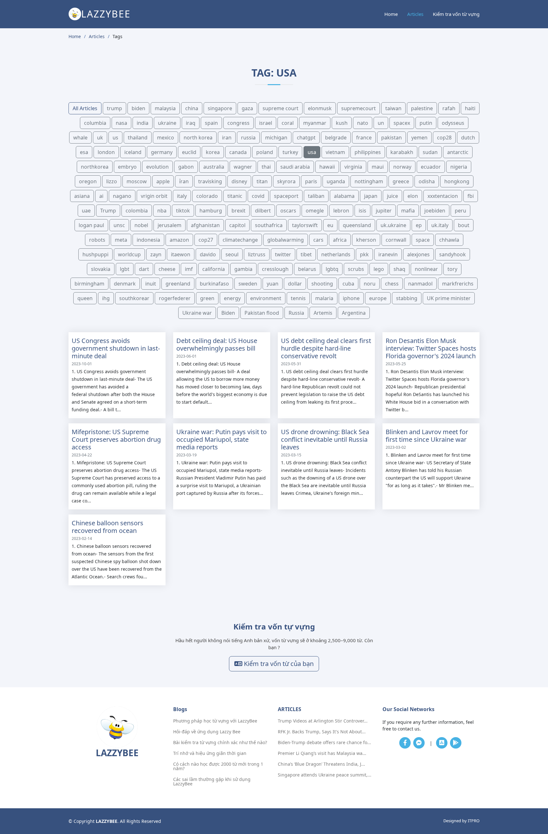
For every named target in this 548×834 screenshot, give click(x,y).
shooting (322, 283)
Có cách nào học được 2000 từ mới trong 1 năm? (218, 766)
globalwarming (285, 239)
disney (239, 181)
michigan (276, 137)
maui (378, 166)
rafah (448, 108)
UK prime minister (449, 298)
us (115, 137)
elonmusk (320, 108)
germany (162, 152)
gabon (186, 166)
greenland (178, 283)
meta (121, 239)
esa (84, 152)
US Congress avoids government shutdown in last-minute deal (116, 348)
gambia (243, 269)
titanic (234, 195)
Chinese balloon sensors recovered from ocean (107, 527)
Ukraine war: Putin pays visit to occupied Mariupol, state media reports (221, 439)
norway (402, 166)
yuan (272, 283)
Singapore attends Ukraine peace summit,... (324, 775)
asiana (82, 195)
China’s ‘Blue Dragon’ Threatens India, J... (321, 764)
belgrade (336, 137)
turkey (290, 152)
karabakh (401, 152)
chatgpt (306, 137)
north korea (198, 137)
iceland (132, 152)
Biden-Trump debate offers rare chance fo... (324, 742)
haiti (470, 108)
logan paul (91, 225)
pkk (364, 254)
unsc (119, 225)
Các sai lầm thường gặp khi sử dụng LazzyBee (212, 781)
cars (318, 239)
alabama (344, 195)
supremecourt (358, 108)
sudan (430, 152)
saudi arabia (295, 166)
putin (426, 122)
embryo (127, 166)
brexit (238, 210)
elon (413, 195)
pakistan (391, 137)
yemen (419, 137)
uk (100, 137)
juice (392, 195)
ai (101, 195)
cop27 (206, 239)
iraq (190, 122)
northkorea (94, 166)
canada (238, 152)
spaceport (286, 195)
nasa (121, 122)
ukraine (167, 122)
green (207, 298)
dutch (468, 137)
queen (85, 298)
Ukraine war (197, 312)
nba (161, 210)
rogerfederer (175, 298)
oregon (88, 181)
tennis (298, 298)
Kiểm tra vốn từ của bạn (278, 663)
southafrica (269, 225)
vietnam (335, 152)
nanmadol (420, 283)
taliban (316, 195)
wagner (243, 166)
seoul (231, 254)
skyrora (286, 181)
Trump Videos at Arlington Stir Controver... (323, 721)
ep (419, 225)
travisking (210, 181)
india (142, 122)
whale (80, 137)
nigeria (458, 166)
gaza (247, 108)
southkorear (134, 298)
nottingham (369, 181)
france (364, 137)
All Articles (85, 108)
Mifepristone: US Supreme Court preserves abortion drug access (116, 439)
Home (391, 14)
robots (97, 239)
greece (401, 181)
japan (370, 195)
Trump (108, 210)
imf (189, 269)
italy (182, 195)
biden (138, 108)
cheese (167, 269)
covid (258, 195)
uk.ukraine (393, 225)
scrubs (356, 269)
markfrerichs (457, 283)
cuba (348, 283)
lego (379, 269)
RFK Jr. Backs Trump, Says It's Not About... (322, 732)
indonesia (148, 239)
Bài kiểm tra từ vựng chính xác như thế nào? (220, 742)
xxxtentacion (442, 195)
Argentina (354, 312)
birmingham (89, 283)
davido (208, 254)
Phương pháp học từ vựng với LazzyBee (215, 721)
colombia (137, 210)
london (106, 152)
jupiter (384, 210)
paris (311, 181)
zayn (155, 254)
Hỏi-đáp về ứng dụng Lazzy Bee (206, 732)
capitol (237, 225)
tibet (306, 254)
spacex (402, 122)
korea (213, 152)
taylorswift (305, 225)
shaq (399, 269)
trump (114, 108)
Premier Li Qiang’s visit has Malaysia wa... (322, 753)
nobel (141, 225)
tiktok (183, 210)
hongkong (456, 181)
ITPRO (474, 821)
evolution (157, 166)
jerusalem (169, 225)
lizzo (111, 181)
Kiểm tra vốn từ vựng (456, 14)
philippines (368, 152)
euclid (189, 152)
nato (362, 122)
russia (248, 137)
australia (213, 166)
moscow (137, 181)
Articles (415, 14)
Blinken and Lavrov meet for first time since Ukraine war (427, 435)
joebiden (434, 210)
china (191, 108)
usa (312, 152)
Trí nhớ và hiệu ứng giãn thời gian (209, 753)
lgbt (124, 269)
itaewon (180, 254)
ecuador (431, 166)
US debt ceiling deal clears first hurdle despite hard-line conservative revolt (326, 348)
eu (330, 225)
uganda (336, 181)
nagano (122, 195)
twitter (283, 254)
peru (460, 210)
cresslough (275, 269)
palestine (422, 108)
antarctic (457, 152)
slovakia (100, 269)
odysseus (453, 122)
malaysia (165, 108)
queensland (357, 225)
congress (238, 122)
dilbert (263, 210)
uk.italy (439, 225)
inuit (150, 283)
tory (452, 269)
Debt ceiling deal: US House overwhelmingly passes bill (216, 344)
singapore (220, 108)
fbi (470, 195)
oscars (288, 210)
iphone (351, 298)
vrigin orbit (154, 195)
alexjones (418, 254)
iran (227, 137)
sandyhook (452, 254)
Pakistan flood (262, 312)
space (423, 239)
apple (163, 181)
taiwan (393, 108)
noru (369, 283)
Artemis (323, 312)
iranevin (388, 254)
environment (265, 298)
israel (265, 122)
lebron (341, 210)
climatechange (240, 239)
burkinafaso (214, 283)
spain (211, 122)
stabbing (406, 298)
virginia (353, 166)
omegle (315, 210)
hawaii (327, 166)
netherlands (335, 254)
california (213, 269)
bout (463, 225)
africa (340, 239)
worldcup (129, 254)
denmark (125, 283)
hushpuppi (95, 254)
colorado (207, 195)
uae (86, 210)
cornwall (396, 239)
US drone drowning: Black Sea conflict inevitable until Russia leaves (325, 439)
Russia (296, 312)
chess (392, 283)
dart (144, 269)
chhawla (449, 239)
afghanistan (205, 225)
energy (232, 298)
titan (262, 181)
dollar (295, 283)
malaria (324, 298)
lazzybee (106, 13)
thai (266, 166)
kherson (366, 239)
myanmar (314, 122)
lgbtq (332, 269)
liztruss (256, 254)
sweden (247, 283)
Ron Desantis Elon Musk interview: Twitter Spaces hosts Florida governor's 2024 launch (431, 348)
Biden (228, 312)
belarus (307, 269)
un (381, 122)
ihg (106, 298)
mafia (408, 210)
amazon (179, 239)
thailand (137, 137)
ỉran (184, 181)
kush (342, 122)
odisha (427, 181)
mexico (165, 137)
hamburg (210, 210)
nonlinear (426, 269)
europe (378, 298)
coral (288, 122)
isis (362, 210)
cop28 (444, 137)
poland (264, 152)
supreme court (280, 108)
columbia (95, 122)
